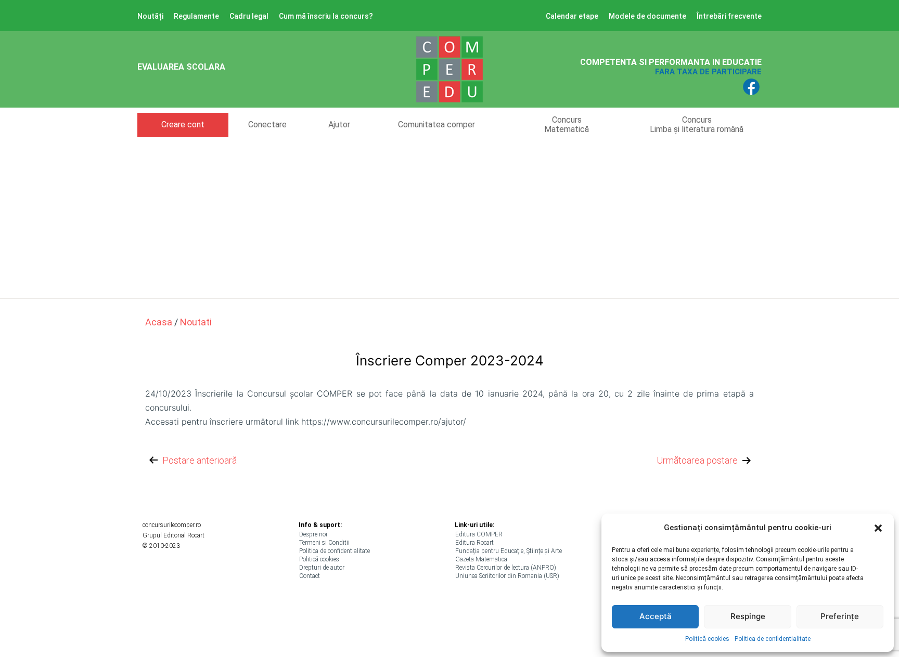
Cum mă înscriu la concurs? (326, 16)
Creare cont (182, 124)
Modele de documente (647, 16)
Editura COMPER (479, 534)
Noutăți (150, 16)
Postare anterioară (199, 460)
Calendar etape (572, 16)
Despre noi (313, 534)
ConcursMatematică (566, 124)
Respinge (747, 616)
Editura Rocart (474, 542)
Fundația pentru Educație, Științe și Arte (508, 551)
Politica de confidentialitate (773, 638)
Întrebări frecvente (729, 16)
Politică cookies (707, 638)
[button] (878, 528)
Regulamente (196, 16)
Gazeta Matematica (481, 559)
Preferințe (839, 616)
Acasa (158, 322)
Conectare (267, 124)
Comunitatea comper (436, 124)
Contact (309, 576)
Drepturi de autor (321, 567)
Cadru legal (248, 16)
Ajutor (339, 124)
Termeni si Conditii (324, 542)
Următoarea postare (697, 460)
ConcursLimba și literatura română (696, 124)
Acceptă (655, 616)
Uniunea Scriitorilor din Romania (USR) (507, 576)
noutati (196, 322)
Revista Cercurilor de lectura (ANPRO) (505, 567)
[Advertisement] (449, 215)
